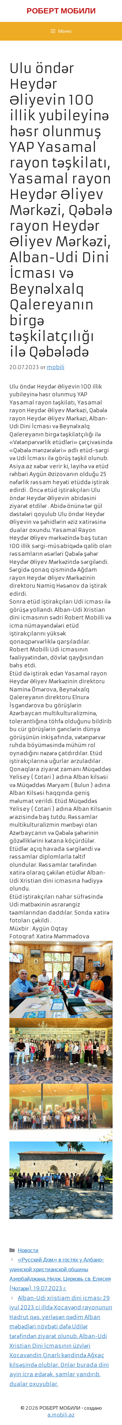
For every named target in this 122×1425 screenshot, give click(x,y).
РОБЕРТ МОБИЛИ (61, 11)
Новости (28, 1250)
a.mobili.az (61, 1415)
